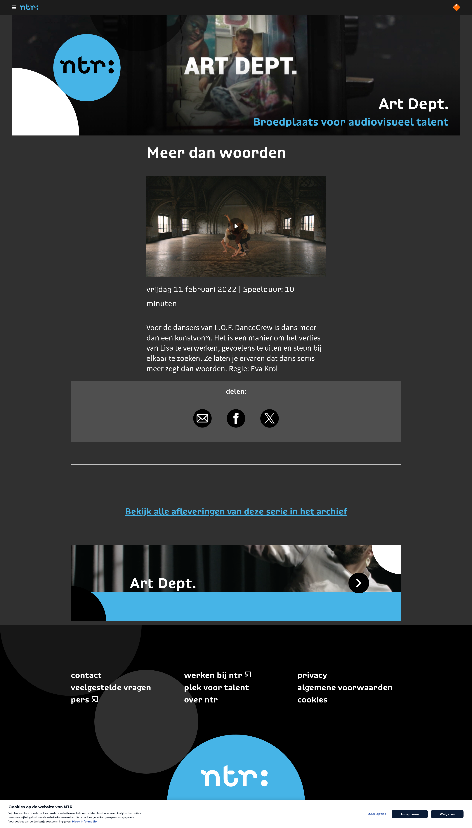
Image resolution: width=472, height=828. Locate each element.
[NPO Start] (456, 10)
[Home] (29, 9)
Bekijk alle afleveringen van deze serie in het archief (236, 511)
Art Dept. (413, 104)
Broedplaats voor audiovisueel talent (350, 122)
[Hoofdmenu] (14, 7)
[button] (236, 226)
